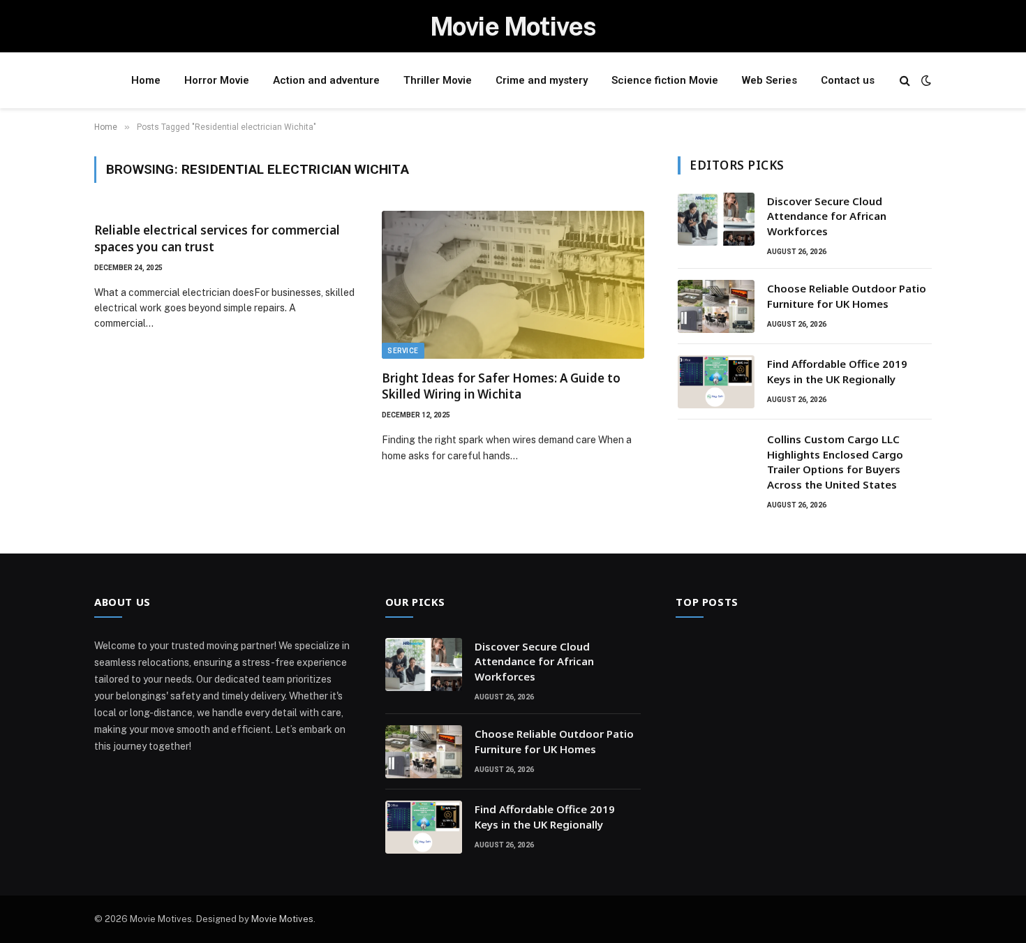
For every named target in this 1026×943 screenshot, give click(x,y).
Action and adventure (326, 80)
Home (146, 80)
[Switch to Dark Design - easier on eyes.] (925, 80)
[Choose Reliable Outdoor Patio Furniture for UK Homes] (716, 306)
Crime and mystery (542, 80)
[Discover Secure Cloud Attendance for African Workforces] (716, 219)
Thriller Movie (437, 80)
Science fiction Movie (664, 80)
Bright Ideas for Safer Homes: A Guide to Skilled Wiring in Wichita (501, 386)
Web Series (769, 80)
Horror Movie (216, 80)
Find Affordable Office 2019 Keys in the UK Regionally (837, 371)
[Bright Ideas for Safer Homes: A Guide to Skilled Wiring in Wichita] (513, 285)
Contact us (848, 80)
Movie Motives (282, 919)
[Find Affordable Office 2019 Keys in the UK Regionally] (716, 381)
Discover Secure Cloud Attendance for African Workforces (826, 216)
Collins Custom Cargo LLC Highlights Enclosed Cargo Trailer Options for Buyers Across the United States (835, 461)
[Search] (905, 80)
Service (403, 351)
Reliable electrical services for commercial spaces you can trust (217, 238)
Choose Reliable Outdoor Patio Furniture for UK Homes (846, 295)
